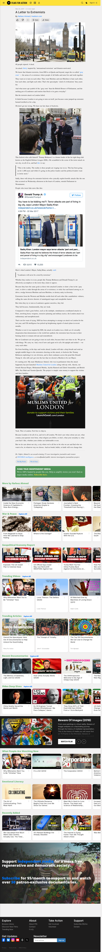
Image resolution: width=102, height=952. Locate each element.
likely (25, 68)
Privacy (4, 948)
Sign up (61, 940)
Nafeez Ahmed (24, 16)
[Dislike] (23, 20)
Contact (32, 927)
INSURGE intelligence (25, 457)
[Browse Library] (35, 3)
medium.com (37, 16)
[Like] (17, 20)
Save (36, 20)
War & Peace (34, 461)
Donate (77, 927)
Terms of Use (12, 948)
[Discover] (31, 3)
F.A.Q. (31, 929)
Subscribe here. (40, 474)
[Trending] (39, 3)
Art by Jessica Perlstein (90, 902)
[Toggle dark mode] (87, 3)
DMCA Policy (22, 948)
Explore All (23, 514)
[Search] (82, 3)
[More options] (29, 503)
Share (47, 20)
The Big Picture (21, 461)
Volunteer (52, 927)
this (38, 163)
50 (13, 882)
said (54, 270)
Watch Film (67, 741)
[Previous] (78, 741)
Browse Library (8, 924)
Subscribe (11, 878)
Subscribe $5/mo (80, 924)
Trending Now (7, 929)
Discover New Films (10, 927)
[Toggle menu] (4, 3)
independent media (35, 861)
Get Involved (54, 924)
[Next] (84, 741)
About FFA (33, 924)
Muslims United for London (46, 364)
